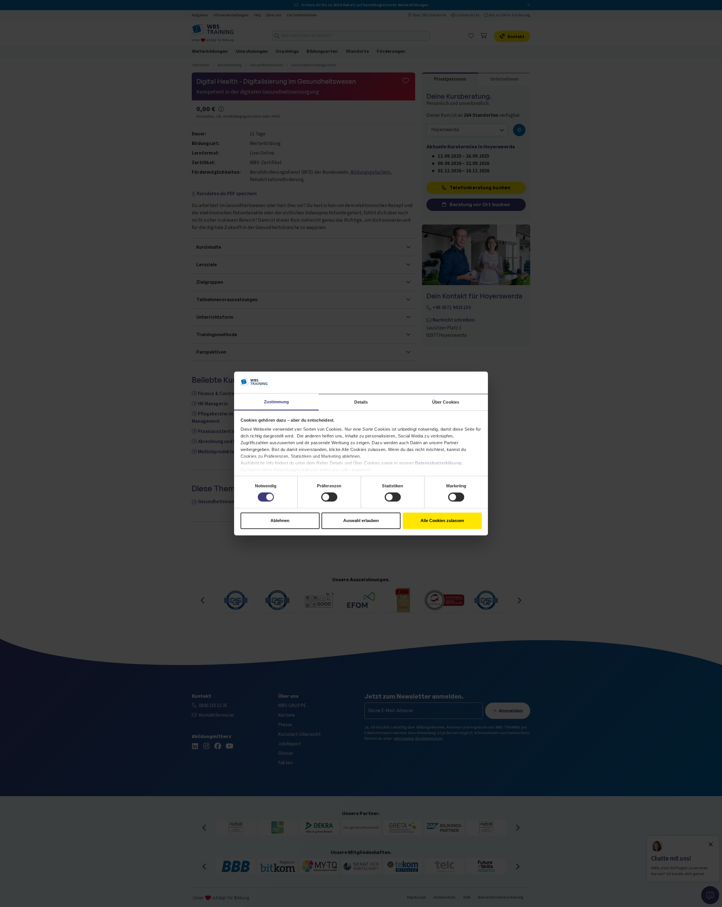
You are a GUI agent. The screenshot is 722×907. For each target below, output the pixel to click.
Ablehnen (279, 520)
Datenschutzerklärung (438, 463)
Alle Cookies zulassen (442, 520)
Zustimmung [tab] (276, 401)
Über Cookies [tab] (445, 402)
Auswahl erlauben (361, 520)
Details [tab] (361, 402)
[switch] (329, 497)
